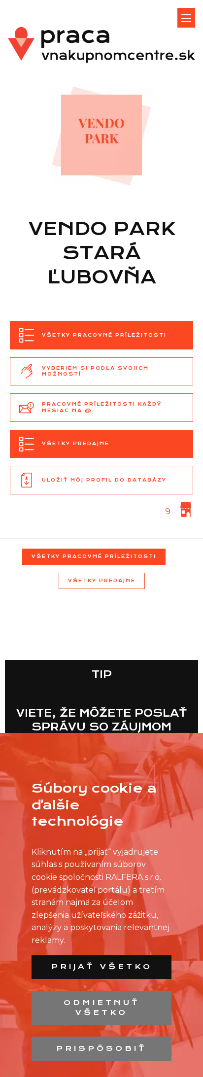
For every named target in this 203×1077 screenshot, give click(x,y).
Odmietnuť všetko (102, 1007)
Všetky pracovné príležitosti (94, 556)
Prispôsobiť (101, 1048)
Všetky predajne (101, 580)
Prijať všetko (101, 966)
